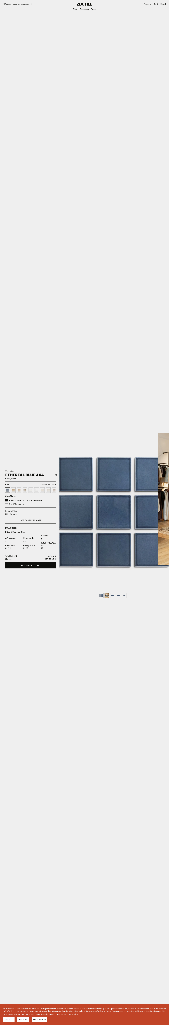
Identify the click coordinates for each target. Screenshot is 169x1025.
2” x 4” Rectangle (34, 500)
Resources (84, 9)
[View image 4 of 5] (118, 595)
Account (147, 4)
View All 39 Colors (48, 484)
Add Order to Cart (31, 565)
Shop (75, 9)
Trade (93, 9)
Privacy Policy (72, 1014)
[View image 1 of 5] (101, 595)
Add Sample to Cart (30, 520)
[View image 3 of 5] (112, 595)
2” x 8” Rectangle (16, 504)
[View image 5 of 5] (124, 595)
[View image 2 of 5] (106, 595)
